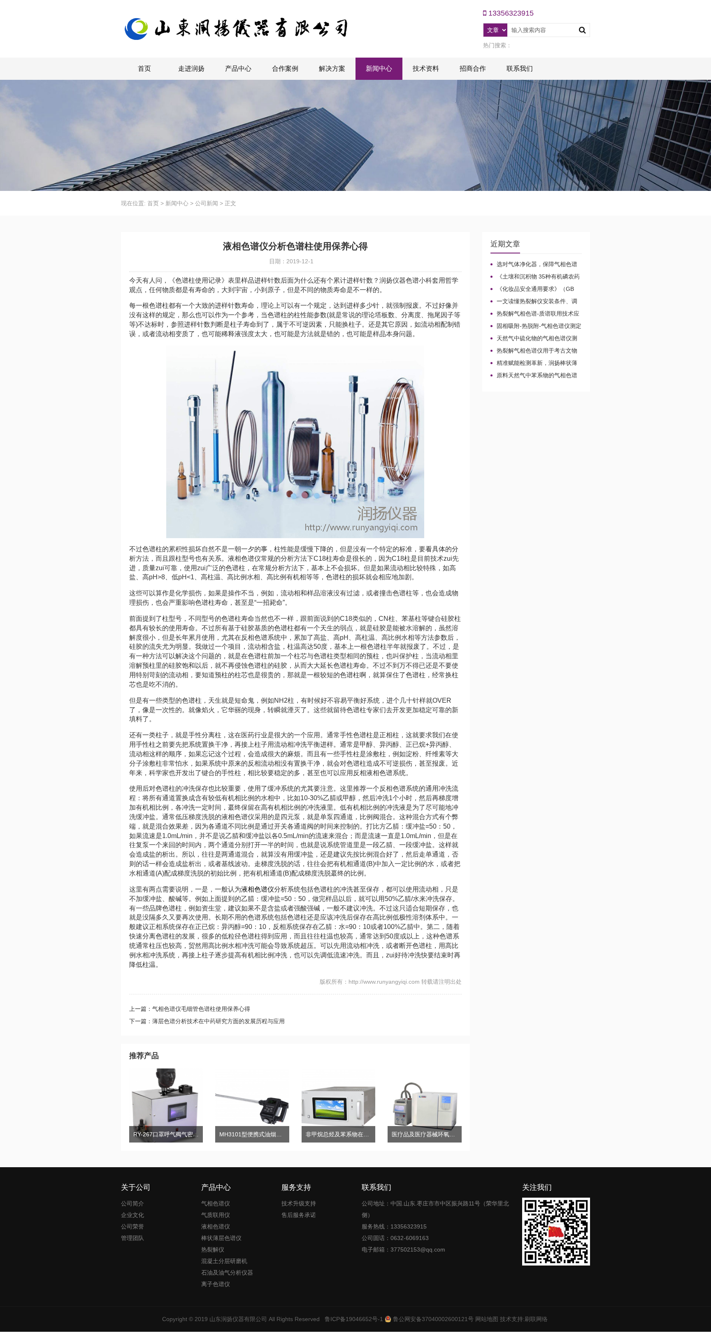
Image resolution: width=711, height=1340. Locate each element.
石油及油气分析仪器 (227, 1272)
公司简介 (132, 1203)
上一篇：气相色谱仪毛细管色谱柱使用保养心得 (189, 1009)
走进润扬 (191, 68)
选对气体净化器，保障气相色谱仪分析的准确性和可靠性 (533, 264)
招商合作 (473, 68)
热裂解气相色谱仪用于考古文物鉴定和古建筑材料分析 (533, 351)
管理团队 (132, 1238)
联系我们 (520, 68)
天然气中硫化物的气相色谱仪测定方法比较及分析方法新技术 (533, 338)
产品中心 (238, 68)
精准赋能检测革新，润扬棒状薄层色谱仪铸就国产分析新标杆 (533, 363)
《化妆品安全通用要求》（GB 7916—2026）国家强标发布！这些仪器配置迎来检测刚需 (535, 289)
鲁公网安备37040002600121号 (432, 1319)
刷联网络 (536, 1319)
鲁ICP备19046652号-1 (354, 1319)
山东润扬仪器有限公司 (238, 1319)
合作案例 (285, 68)
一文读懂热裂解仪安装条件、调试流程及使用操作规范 (533, 301)
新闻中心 (379, 68)
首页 (144, 68)
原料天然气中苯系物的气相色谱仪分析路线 (533, 375)
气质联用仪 (215, 1215)
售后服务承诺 (298, 1215)
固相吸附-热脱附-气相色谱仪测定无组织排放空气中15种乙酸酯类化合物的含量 (535, 326)
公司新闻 (206, 203)
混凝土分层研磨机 (224, 1261)
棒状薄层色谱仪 (221, 1238)
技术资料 (426, 68)
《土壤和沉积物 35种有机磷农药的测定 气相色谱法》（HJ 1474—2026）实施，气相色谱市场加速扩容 (535, 277)
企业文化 (132, 1215)
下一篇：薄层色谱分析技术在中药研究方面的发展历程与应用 (207, 1021)
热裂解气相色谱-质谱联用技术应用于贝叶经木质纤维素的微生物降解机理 (534, 314)
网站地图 (486, 1319)
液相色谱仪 (257, 889)
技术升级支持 (298, 1203)
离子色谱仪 (215, 1284)
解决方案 (332, 68)
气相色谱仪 (215, 1203)
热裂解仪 (212, 1249)
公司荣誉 (132, 1226)
